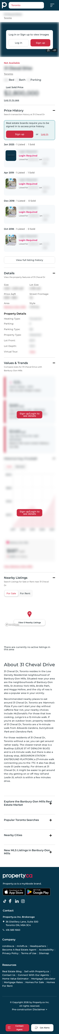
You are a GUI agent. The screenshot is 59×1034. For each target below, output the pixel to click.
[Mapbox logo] (12, 625)
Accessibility (46, 949)
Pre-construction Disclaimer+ (29, 1009)
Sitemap (44, 953)
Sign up (40, 42)
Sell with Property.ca (36, 971)
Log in (18, 42)
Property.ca (9, 883)
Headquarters (38, 946)
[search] (26, 5)
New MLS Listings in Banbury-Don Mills (27, 852)
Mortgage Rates (13, 982)
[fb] (11, 901)
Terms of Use (28, 953)
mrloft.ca (22, 946)
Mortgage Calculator (43, 978)
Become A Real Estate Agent (19, 949)
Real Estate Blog (12, 971)
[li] (17, 901)
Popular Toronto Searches (21, 820)
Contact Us (8, 975)
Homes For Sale (34, 982)
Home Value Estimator (15, 978)
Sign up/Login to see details (29, 414)
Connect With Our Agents (33, 975)
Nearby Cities (13, 835)
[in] (23, 901)
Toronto (8, 18)
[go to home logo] (17, 876)
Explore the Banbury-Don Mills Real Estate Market (28, 803)
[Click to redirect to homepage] (4, 5)
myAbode (27, 883)
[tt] (5, 901)
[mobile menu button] (54, 5)
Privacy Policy (10, 953)
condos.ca (8, 946)
